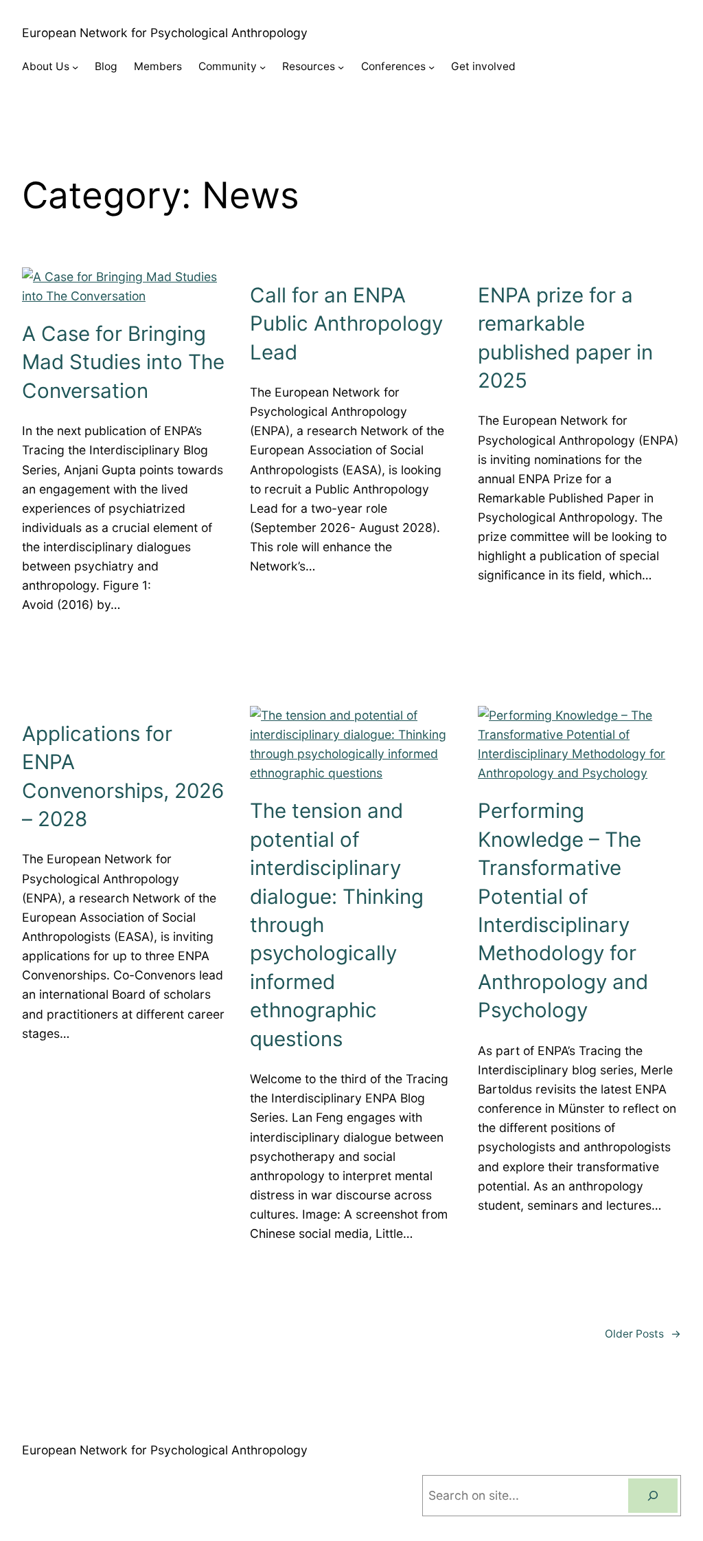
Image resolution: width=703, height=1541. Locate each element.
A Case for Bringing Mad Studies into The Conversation (123, 362)
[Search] (653, 1495)
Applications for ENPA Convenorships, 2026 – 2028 (123, 776)
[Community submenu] (263, 67)
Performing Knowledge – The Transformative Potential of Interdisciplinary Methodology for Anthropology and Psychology (563, 910)
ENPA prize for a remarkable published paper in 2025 (565, 337)
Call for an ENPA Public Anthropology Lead (346, 323)
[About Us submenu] (75, 67)
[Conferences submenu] (431, 67)
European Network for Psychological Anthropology (165, 32)
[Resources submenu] (341, 67)
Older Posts (643, 1333)
